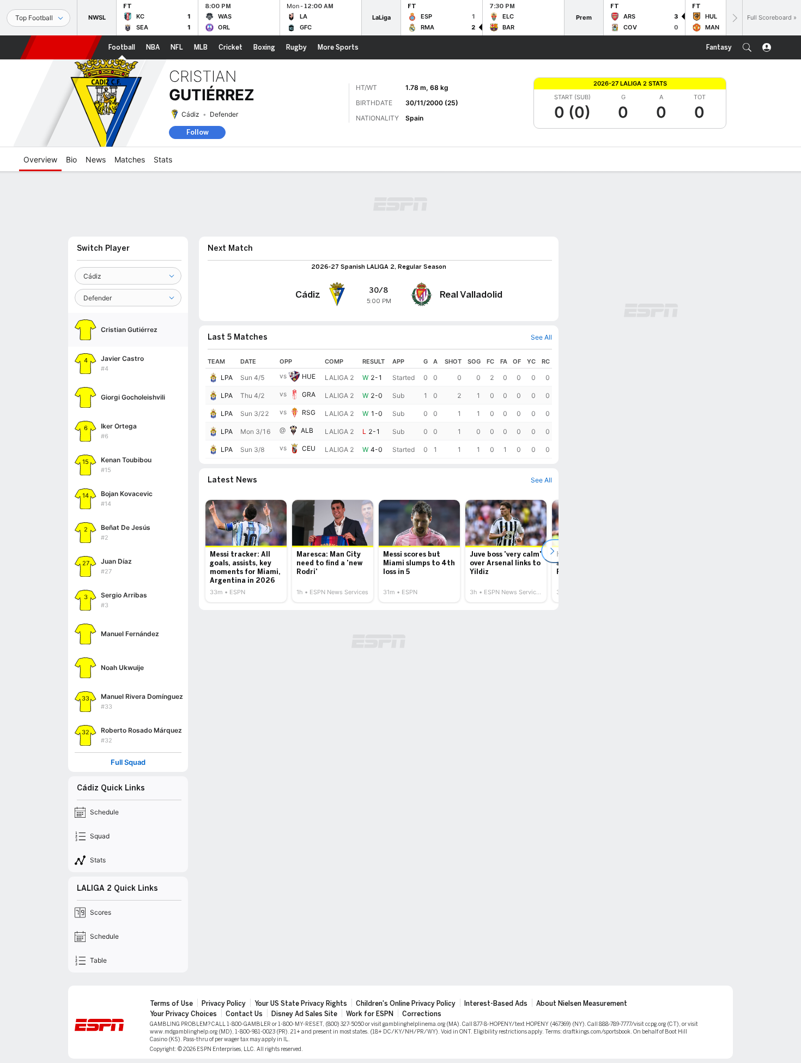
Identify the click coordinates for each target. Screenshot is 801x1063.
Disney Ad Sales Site (304, 1014)
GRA (308, 394)
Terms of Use (171, 1003)
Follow (197, 132)
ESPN (61, 47)
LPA (227, 377)
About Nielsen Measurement (581, 1003)
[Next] (734, 17)
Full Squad (128, 762)
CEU (308, 448)
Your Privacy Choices (183, 1014)
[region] (378, 406)
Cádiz (190, 114)
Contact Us (244, 1014)
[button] (747, 47)
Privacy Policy (224, 1003)
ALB (307, 430)
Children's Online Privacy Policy (406, 1003)
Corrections (421, 1014)
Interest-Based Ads (495, 1003)
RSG (308, 412)
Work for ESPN (369, 1014)
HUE (308, 376)
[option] (246, 551)
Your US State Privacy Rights (300, 1003)
